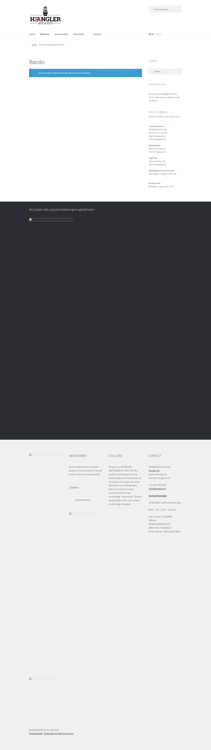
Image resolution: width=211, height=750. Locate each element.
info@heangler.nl (157, 488)
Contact (97, 34)
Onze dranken (61, 34)
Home (32, 34)
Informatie (78, 34)
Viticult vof (154, 470)
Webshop (44, 34)
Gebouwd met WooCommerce (58, 733)
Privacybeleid (35, 733)
